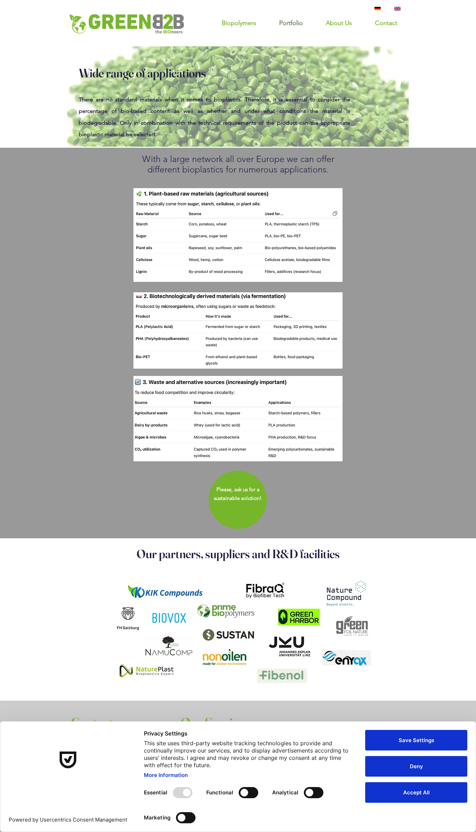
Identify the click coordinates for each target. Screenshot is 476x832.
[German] (379, 8)
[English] (399, 8)
